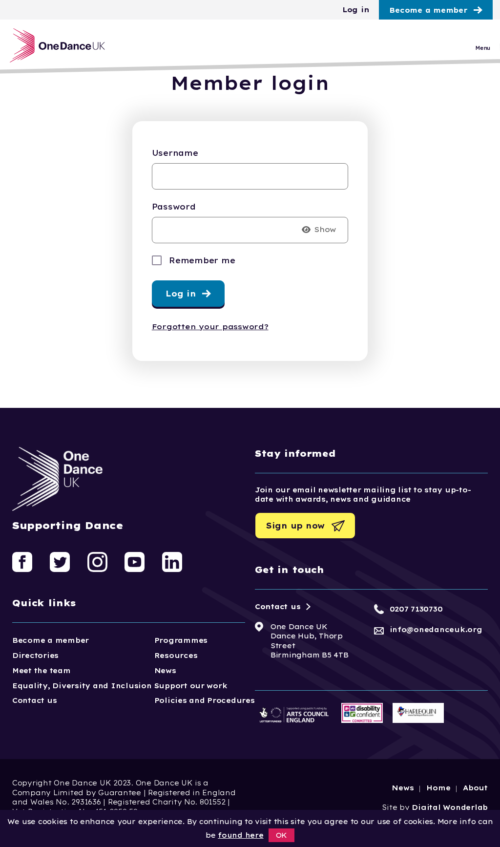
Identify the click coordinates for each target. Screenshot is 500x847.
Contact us (34, 700)
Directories (35, 655)
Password (174, 207)
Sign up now (295, 525)
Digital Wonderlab (450, 807)
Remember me (202, 260)
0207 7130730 (416, 609)
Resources (176, 655)
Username (175, 153)
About (475, 787)
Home (438, 787)
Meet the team (41, 670)
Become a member (428, 10)
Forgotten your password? (210, 326)
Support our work (191, 685)
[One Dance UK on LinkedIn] (172, 561)
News (165, 670)
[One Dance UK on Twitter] (60, 561)
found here (240, 835)
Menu (482, 48)
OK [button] (282, 835)
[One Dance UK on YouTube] (135, 561)
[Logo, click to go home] (57, 45)
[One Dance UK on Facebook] (22, 561)
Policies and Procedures (204, 700)
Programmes (181, 640)
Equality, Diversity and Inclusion (82, 685)
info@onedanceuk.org (436, 629)
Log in (355, 9)
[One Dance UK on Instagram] (97, 561)
